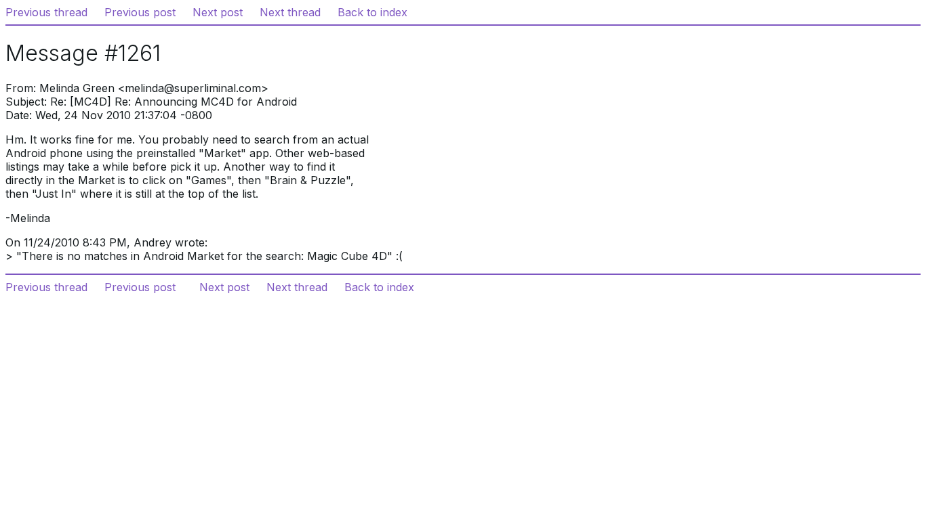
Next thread (290, 12)
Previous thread (46, 12)
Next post (218, 12)
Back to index (372, 12)
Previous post (140, 12)
